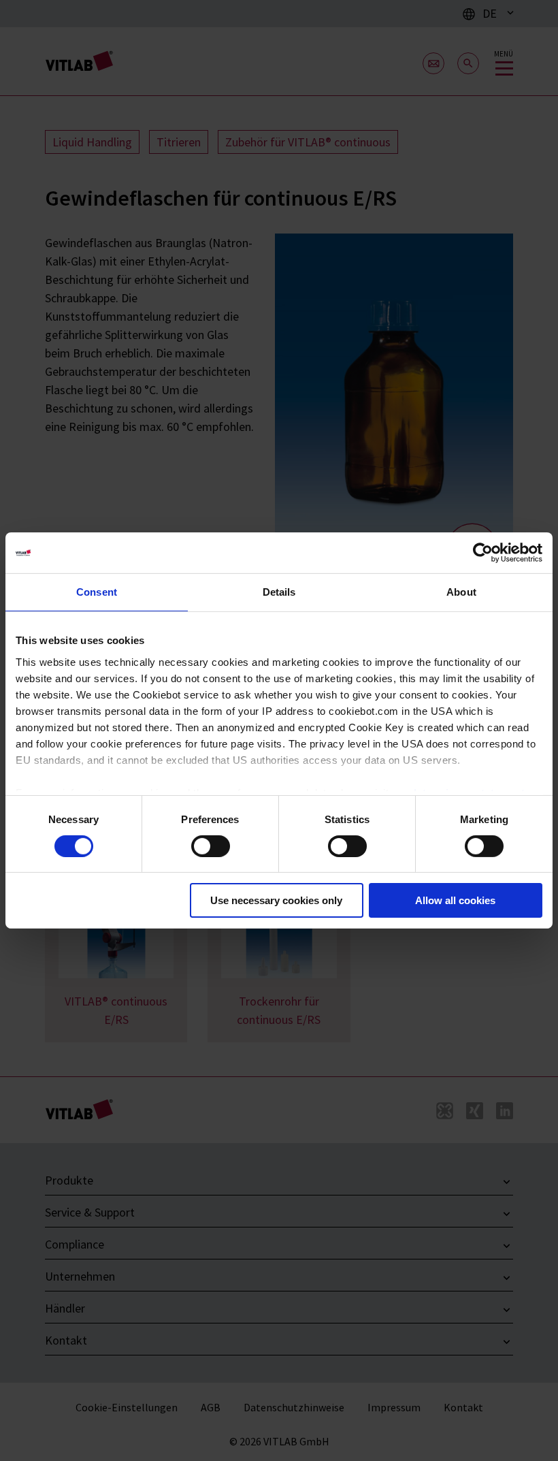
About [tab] (461, 592)
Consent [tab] (96, 592)
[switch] (210, 846)
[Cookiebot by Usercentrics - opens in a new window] (482, 553)
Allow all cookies (455, 900)
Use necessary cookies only (276, 900)
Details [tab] (279, 592)
